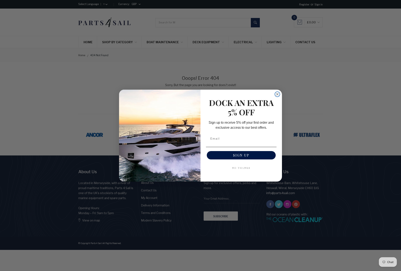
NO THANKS (241, 167)
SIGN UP (241, 155)
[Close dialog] (277, 94)
